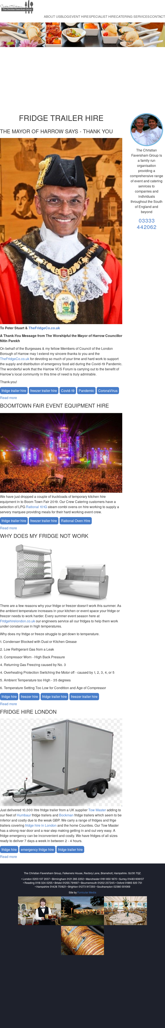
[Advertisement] (82, 80)
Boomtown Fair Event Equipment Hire (54, 405)
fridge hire (9, 696)
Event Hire (79, 16)
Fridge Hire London (28, 711)
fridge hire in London (41, 825)
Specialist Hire (102, 16)
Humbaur (24, 815)
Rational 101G (36, 506)
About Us (52, 16)
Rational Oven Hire (75, 520)
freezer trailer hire (43, 390)
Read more (8, 397)
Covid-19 (68, 390)
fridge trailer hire (14, 390)
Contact (157, 16)
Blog (64, 16)
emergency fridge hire (37, 849)
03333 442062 (146, 223)
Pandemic (86, 390)
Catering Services (133, 16)
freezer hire (29, 696)
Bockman (66, 815)
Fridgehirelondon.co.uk (17, 621)
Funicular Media (86, 892)
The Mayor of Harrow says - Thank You (56, 131)
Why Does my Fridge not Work (44, 535)
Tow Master (97, 809)
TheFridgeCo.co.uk (44, 327)
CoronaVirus (108, 390)
